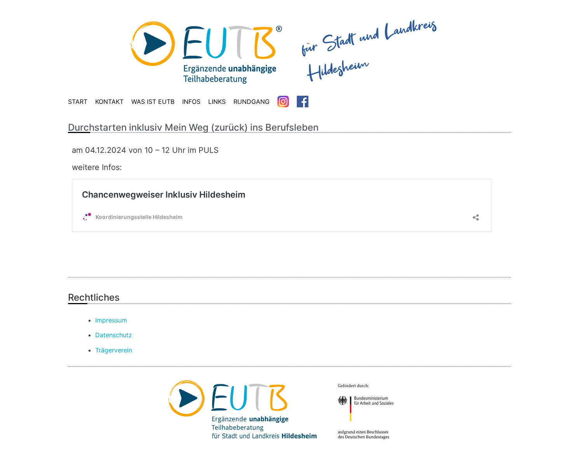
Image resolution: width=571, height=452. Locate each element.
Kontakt (109, 101)
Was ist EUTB (152, 101)
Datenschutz (113, 335)
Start (77, 101)
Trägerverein (113, 350)
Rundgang (251, 101)
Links (217, 101)
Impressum (111, 320)
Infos (191, 101)
